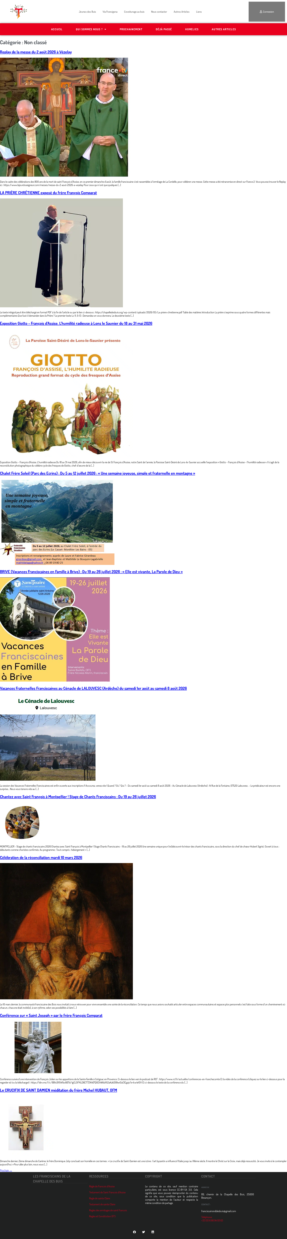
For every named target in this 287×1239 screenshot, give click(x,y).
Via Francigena (110, 11)
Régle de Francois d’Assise (102, 1186)
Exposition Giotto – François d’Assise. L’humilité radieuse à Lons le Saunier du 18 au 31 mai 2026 (76, 323)
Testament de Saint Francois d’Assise (107, 1192)
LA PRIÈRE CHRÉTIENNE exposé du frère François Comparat (48, 192)
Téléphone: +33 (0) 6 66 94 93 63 (212, 1218)
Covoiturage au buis (134, 11)
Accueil (57, 29)
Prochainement (131, 29)
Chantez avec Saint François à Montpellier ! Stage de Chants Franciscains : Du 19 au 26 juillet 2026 (78, 796)
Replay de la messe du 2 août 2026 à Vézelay (36, 51)
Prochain (6, 1170)
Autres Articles (182, 11)
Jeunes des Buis (87, 11)
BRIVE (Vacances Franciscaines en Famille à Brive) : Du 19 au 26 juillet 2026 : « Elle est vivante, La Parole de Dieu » (91, 571)
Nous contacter (159, 11)
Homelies (191, 29)
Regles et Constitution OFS (102, 1216)
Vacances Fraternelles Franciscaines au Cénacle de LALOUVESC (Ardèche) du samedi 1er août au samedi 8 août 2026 (93, 688)
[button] (134, 1232)
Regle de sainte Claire (99, 1198)
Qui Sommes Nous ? (89, 29)
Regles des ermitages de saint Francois (108, 1210)
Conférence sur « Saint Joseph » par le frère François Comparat (51, 1015)
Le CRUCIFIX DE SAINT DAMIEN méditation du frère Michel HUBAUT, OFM (58, 1090)
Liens (199, 11)
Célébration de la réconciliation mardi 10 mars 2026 (41, 857)
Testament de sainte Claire (102, 1204)
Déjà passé (164, 29)
